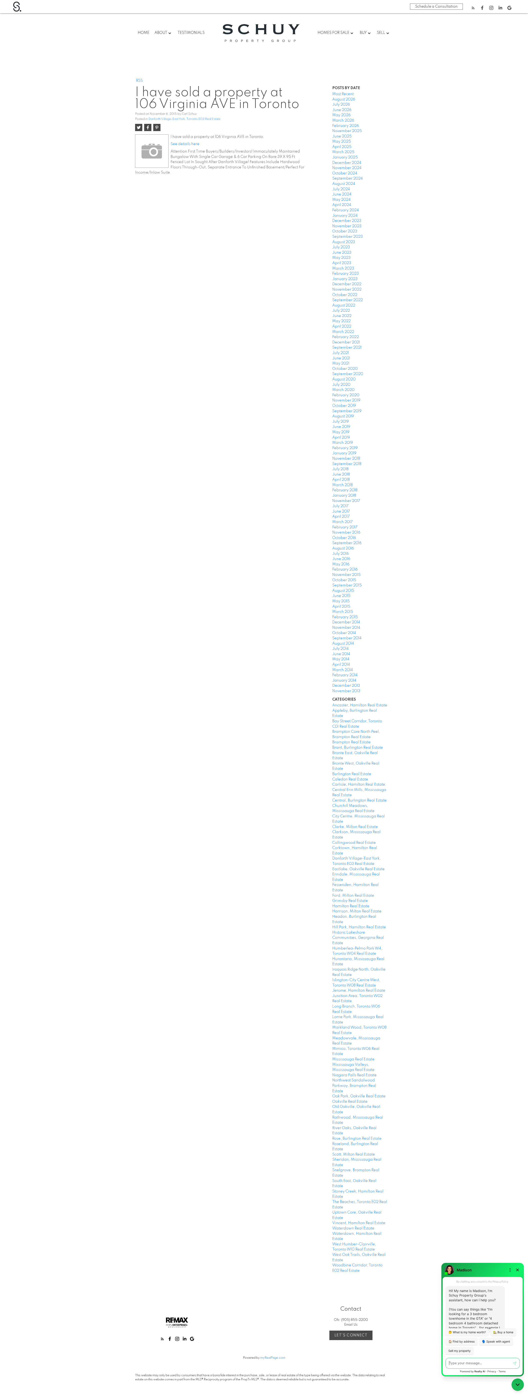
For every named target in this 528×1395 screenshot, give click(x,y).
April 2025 (341, 147)
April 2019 (341, 437)
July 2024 (341, 189)
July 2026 (341, 105)
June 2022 (341, 316)
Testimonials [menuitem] (191, 33)
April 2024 (341, 205)
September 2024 (347, 178)
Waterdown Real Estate (353, 1228)
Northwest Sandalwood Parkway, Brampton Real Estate (354, 1086)
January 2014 (344, 680)
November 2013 (346, 691)
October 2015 (344, 580)
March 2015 (342, 612)
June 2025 (342, 136)
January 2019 (344, 453)
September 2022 (347, 300)
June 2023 (341, 253)
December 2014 (346, 622)
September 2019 (347, 411)
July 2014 (340, 649)
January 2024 (345, 216)
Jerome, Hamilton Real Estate (358, 990)
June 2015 (341, 596)
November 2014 (346, 628)
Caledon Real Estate (350, 779)
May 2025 (341, 141)
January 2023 (345, 279)
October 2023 (344, 231)
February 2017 (344, 527)
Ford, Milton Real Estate (353, 896)
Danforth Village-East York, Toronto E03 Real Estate (184, 119)
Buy (363, 33)
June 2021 (341, 358)
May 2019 (340, 432)
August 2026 (343, 99)
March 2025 (343, 152)
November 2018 (346, 459)
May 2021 (340, 363)
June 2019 (341, 427)
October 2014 (344, 633)
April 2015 (341, 607)
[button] (473, 8)
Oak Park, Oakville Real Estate (358, 1096)
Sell (381, 33)
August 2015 (343, 591)
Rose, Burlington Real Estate (357, 1138)
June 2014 (341, 654)
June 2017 (341, 511)
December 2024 (346, 163)
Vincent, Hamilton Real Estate (358, 1223)
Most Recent (343, 94)
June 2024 (341, 194)
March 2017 (342, 522)
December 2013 (346, 686)
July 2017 (340, 506)
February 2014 (345, 675)
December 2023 (346, 221)
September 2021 (347, 347)
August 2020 (344, 379)
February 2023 (345, 274)
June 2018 (341, 474)
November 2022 (347, 289)
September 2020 (347, 374)
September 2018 (346, 464)
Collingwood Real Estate (354, 843)
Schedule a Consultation (436, 6)
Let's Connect (351, 1335)
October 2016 (344, 538)
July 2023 (341, 247)
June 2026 (341, 110)
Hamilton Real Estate (350, 906)
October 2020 (345, 369)
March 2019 (342, 443)
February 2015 (345, 617)
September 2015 (347, 585)
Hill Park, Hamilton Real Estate (359, 927)
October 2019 (344, 406)
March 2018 (342, 485)
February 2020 (345, 395)
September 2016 (347, 543)
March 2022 (343, 332)
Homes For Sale (333, 33)
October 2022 (344, 295)
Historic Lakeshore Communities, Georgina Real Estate (358, 938)
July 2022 (341, 311)
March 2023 (343, 268)
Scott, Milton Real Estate (353, 1154)
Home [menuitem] (143, 33)
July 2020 (341, 385)
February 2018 (344, 490)
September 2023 (347, 237)
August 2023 (343, 242)
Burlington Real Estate (351, 774)
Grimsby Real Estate (350, 901)
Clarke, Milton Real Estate (355, 827)
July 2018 (340, 469)
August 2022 (343, 305)
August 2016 (343, 548)
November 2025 (347, 131)
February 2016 (345, 569)
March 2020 (343, 390)
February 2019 (345, 448)
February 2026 (345, 126)
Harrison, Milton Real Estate (357, 911)
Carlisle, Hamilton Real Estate (358, 784)
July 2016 (340, 554)
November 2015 (346, 575)
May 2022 (341, 321)
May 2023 (341, 258)
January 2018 (344, 495)
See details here (185, 144)
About (160, 33)
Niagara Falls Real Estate (354, 1075)
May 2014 (340, 659)
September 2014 (347, 638)
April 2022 (341, 326)
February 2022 (345, 337)
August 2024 (343, 184)
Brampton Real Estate (351, 742)
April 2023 (341, 263)
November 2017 (346, 501)
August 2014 (343, 643)
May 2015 (341, 601)
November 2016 (346, 532)
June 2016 (341, 559)
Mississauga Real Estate (353, 1059)
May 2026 (341, 115)
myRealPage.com (272, 1357)
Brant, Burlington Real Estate (357, 748)
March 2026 (343, 120)
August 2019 (343, 416)
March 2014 (342, 670)
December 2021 (346, 342)
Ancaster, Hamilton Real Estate (359, 705)
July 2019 (340, 422)
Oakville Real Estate (350, 1102)
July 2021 (340, 353)
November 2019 (346, 400)
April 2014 (341, 665)
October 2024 (344, 173)
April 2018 (341, 480)
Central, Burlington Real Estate (359, 800)
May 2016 (340, 564)
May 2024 (341, 200)
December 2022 (346, 284)
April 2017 (341, 517)
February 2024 (345, 210)
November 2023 (347, 226)
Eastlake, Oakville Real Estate (358, 869)
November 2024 (347, 168)
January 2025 (345, 157)
